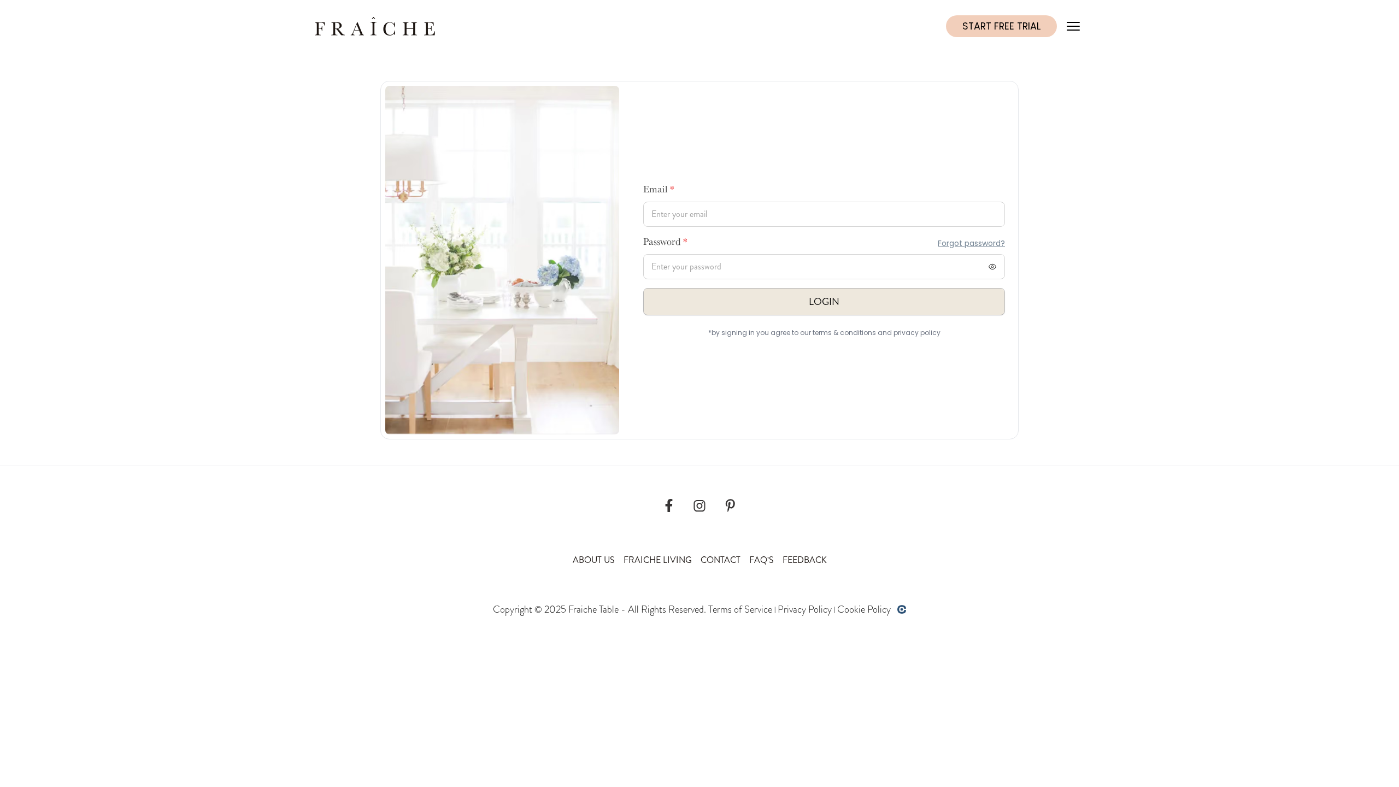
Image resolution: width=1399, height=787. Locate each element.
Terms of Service (740, 609)
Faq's (761, 560)
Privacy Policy (805, 609)
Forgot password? (971, 243)
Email (658, 191)
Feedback (805, 560)
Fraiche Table (593, 609)
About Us (594, 560)
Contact (720, 560)
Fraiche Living (658, 560)
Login (824, 302)
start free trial (1001, 26)
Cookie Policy (864, 609)
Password (665, 243)
